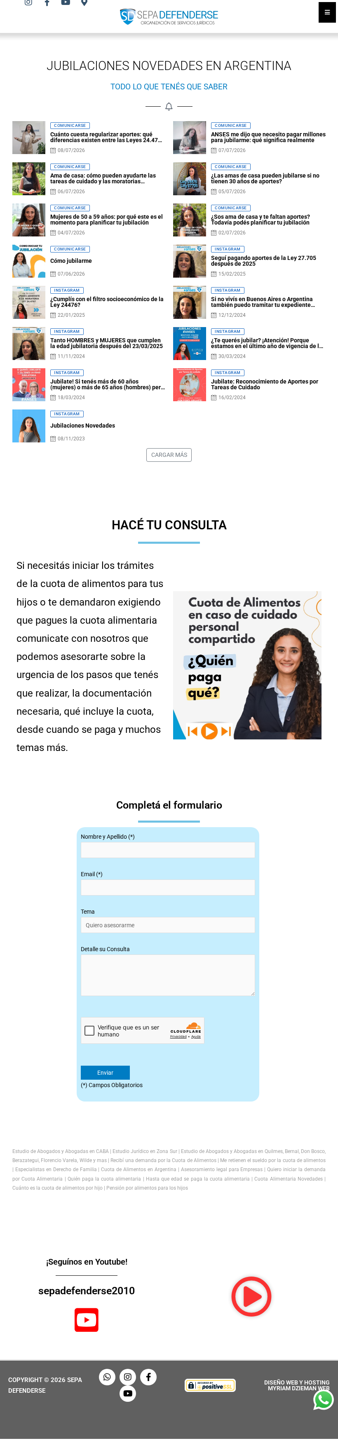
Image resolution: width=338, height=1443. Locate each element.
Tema (88, 911)
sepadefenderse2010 (86, 1291)
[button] (251, 1296)
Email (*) (92, 874)
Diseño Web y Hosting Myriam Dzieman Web (297, 1385)
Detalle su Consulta (105, 949)
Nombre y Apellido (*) (108, 836)
